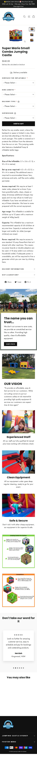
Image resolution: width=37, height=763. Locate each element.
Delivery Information (13, 269)
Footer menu (9, 742)
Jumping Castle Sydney (15, 736)
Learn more (10, 344)
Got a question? (10, 275)
